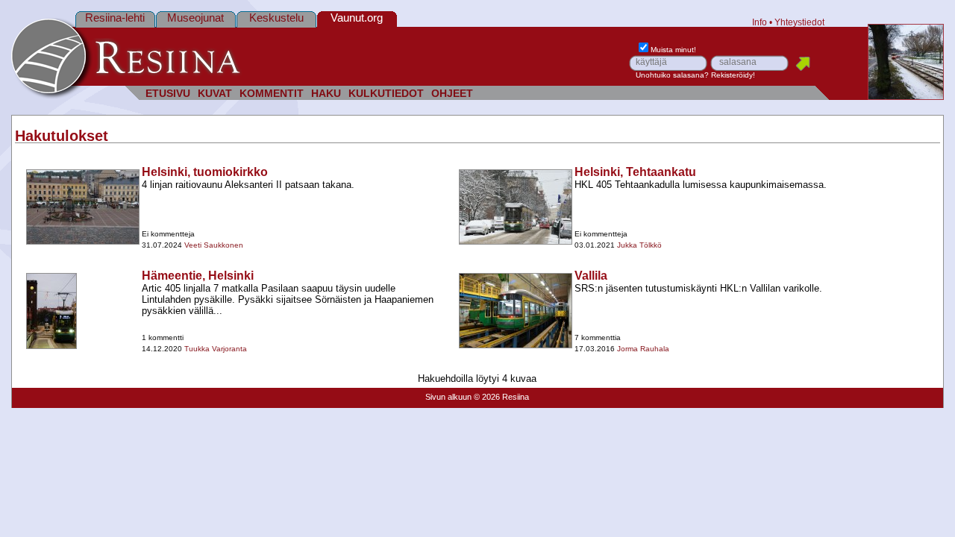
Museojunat (195, 17)
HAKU (326, 93)
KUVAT (215, 93)
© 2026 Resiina (501, 396)
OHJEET (452, 93)
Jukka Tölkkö (639, 245)
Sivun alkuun (448, 396)
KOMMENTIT (271, 93)
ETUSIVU (167, 93)
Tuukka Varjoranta (215, 349)
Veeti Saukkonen (213, 245)
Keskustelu (276, 17)
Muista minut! (673, 49)
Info (759, 22)
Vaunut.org (357, 17)
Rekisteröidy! (733, 75)
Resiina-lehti (115, 17)
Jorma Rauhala (643, 349)
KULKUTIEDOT (386, 93)
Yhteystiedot (799, 22)
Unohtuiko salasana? (672, 75)
